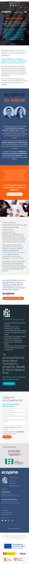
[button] (25, 12)
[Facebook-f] (9, 520)
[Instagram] (12, 520)
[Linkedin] (10, 5)
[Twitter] (16, 5)
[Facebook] (13, 5)
